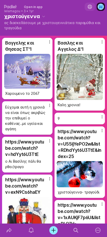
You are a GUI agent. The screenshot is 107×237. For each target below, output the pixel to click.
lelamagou (12, 11)
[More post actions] (46, 44)
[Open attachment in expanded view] (27, 71)
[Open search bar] (76, 230)
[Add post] (53, 230)
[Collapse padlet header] (43, 16)
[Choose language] (90, 7)
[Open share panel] (9, 230)
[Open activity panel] (31, 230)
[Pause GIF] (46, 84)
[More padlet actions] (98, 230)
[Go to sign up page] (101, 7)
